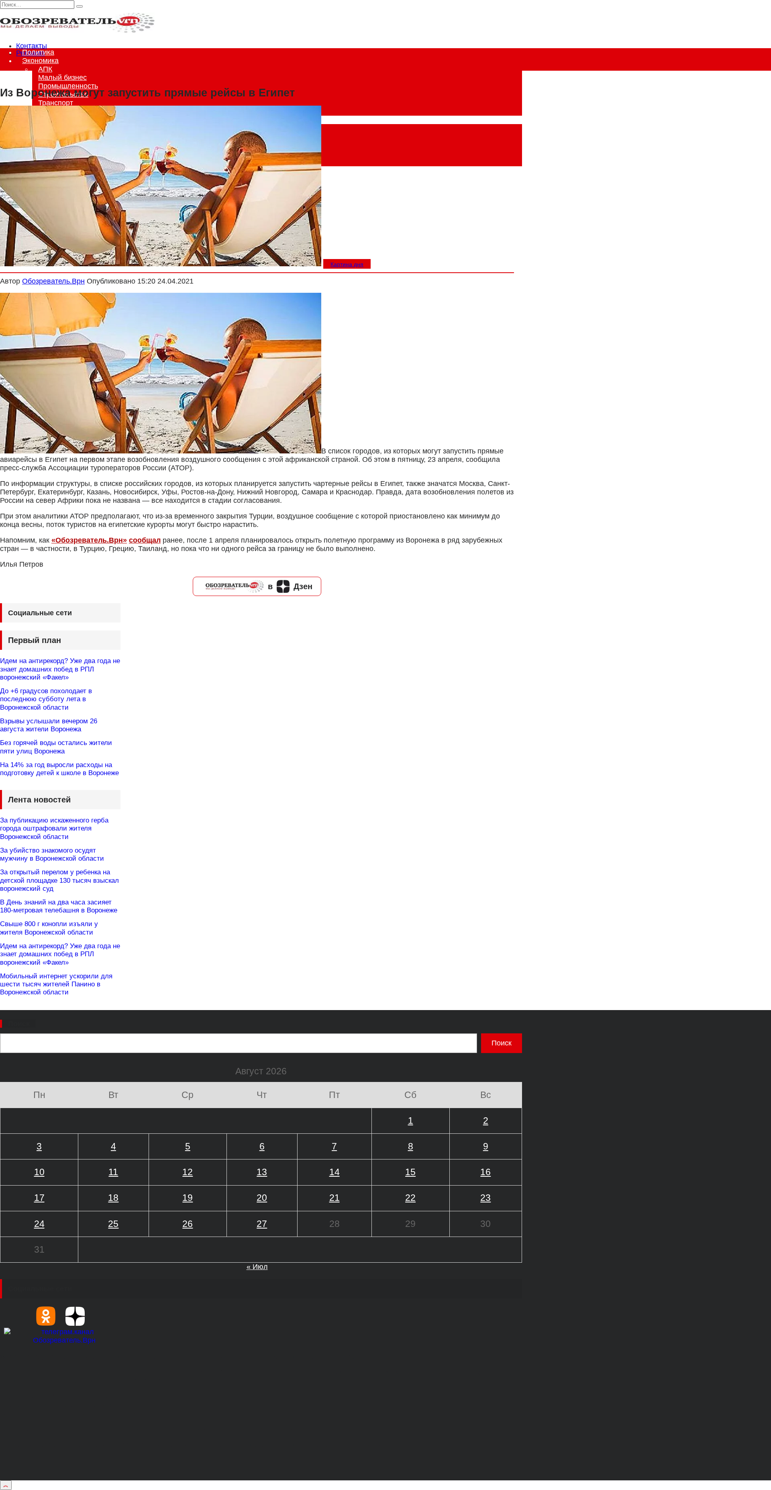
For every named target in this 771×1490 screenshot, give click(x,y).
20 (262, 1197)
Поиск (19, 1024)
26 (187, 1224)
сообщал (145, 540)
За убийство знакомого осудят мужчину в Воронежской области (52, 854)
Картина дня (346, 264)
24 (39, 1224)
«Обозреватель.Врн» (89, 540)
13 (262, 1172)
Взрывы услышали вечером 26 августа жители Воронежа (48, 725)
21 (334, 1197)
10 (39, 1172)
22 (410, 1197)
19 (187, 1197)
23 (485, 1197)
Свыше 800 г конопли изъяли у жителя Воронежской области (49, 928)
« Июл (257, 1267)
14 (334, 1172)
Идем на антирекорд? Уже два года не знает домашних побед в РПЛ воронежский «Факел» (60, 669)
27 (262, 1224)
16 (485, 1172)
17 (39, 1197)
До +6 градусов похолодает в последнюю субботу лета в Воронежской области (46, 699)
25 (113, 1224)
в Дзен (290, 586)
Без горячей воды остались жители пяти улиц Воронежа (56, 747)
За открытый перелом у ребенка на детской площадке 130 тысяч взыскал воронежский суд (59, 880)
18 (113, 1197)
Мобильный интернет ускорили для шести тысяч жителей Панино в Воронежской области (56, 984)
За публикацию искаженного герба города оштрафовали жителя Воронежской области (54, 828)
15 (410, 1172)
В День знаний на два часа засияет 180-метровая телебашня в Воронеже (58, 906)
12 (187, 1172)
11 (113, 1172)
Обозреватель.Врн (53, 281)
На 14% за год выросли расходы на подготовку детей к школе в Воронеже (59, 769)
